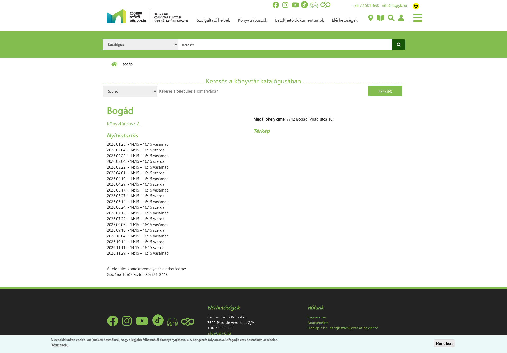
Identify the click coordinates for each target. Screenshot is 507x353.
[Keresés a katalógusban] (391, 18)
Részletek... (60, 344)
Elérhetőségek (345, 20)
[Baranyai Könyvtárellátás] (370, 18)
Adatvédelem (318, 322)
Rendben (444, 343)
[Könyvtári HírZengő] (380, 18)
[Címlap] (147, 15)
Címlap (114, 64)
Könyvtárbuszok (252, 20)
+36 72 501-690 (365, 5)
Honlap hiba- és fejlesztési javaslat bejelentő (343, 327)
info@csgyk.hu (394, 5)
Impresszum (317, 316)
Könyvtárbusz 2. (123, 123)
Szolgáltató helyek (213, 20)
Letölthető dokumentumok (299, 20)
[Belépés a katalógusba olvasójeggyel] (401, 18)
